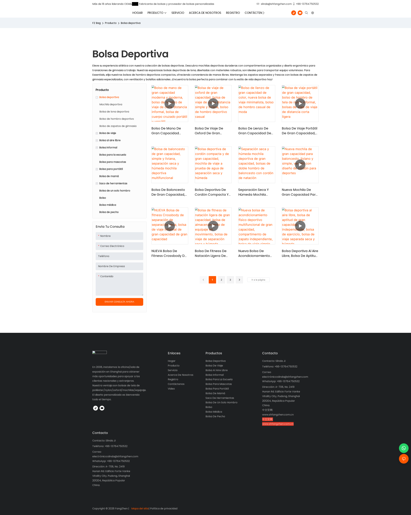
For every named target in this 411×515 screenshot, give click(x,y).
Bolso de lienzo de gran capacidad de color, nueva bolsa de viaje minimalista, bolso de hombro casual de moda (256, 131)
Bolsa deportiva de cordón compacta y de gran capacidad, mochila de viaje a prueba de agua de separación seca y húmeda (212, 192)
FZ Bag (96, 23)
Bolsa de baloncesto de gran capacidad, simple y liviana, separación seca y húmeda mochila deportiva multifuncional (168, 192)
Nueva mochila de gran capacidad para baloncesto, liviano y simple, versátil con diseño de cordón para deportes (300, 192)
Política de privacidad (163, 508)
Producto (111, 23)
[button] (263, 12)
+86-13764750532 (307, 4)
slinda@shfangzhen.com (276, 4)
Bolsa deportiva (130, 23)
